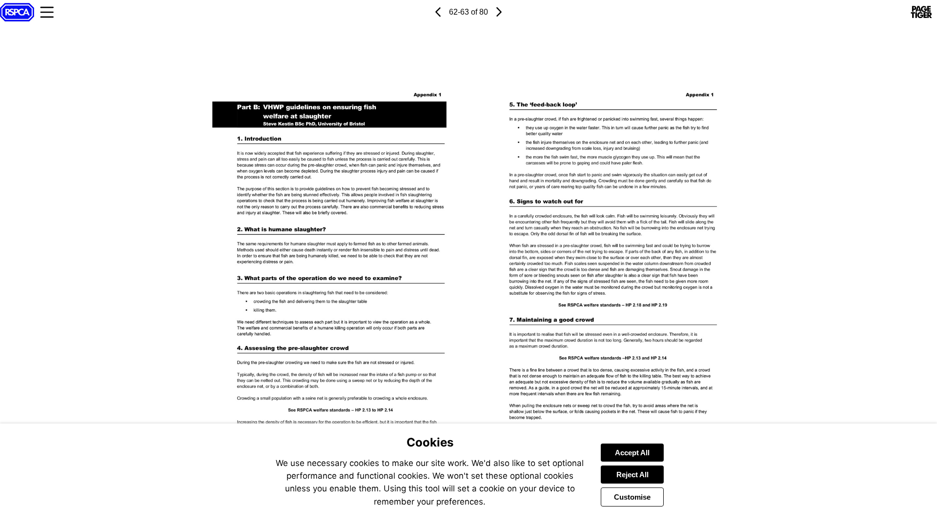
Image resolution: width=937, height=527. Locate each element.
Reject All (632, 474)
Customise (632, 497)
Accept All (632, 452)
